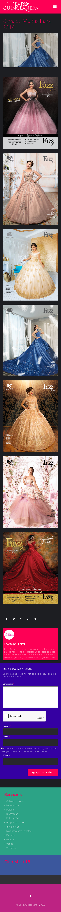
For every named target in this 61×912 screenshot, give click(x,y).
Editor (21, 644)
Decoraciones (13, 805)
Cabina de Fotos (15, 801)
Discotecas (12, 814)
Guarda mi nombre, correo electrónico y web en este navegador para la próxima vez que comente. (29, 750)
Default (10, 809)
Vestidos (11, 848)
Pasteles (10, 835)
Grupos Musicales (16, 822)
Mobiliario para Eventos (19, 831)
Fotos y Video (13, 818)
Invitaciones (13, 826)
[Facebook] (30, 896)
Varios (9, 843)
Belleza (10, 839)
